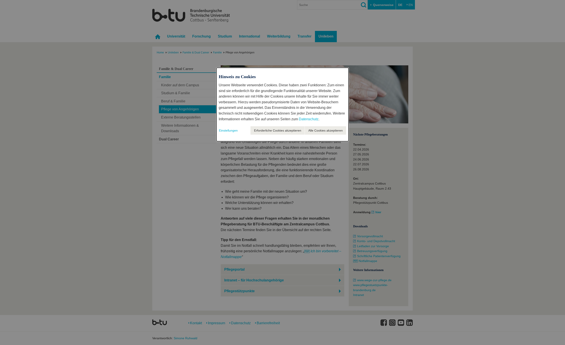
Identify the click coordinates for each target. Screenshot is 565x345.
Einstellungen (228, 130)
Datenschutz (308, 119)
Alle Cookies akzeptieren (325, 130)
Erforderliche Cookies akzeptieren (277, 130)
